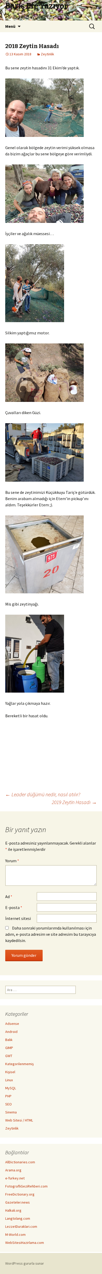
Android (11, 1031)
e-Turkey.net (15, 1178)
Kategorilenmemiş (19, 1063)
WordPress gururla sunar (24, 1263)
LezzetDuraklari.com (21, 1226)
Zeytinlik (47, 54)
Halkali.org (13, 1210)
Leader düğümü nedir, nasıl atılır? (42, 794)
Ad (8, 896)
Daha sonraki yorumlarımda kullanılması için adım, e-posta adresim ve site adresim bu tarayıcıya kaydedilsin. (50, 934)
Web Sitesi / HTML (19, 1120)
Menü (10, 26)
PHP (8, 1096)
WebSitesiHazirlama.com (24, 1242)
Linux (9, 1080)
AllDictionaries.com (20, 1162)
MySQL (10, 1088)
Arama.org (13, 1170)
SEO (8, 1104)
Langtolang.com (17, 1218)
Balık (9, 1039)
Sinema (11, 1112)
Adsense (12, 1023)
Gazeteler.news (17, 1202)
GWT (8, 1055)
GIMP (9, 1047)
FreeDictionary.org (20, 1194)
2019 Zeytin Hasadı (74, 802)
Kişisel (10, 1072)
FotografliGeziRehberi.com (26, 1186)
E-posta (13, 907)
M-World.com (15, 1234)
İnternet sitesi (18, 918)
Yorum (12, 860)
